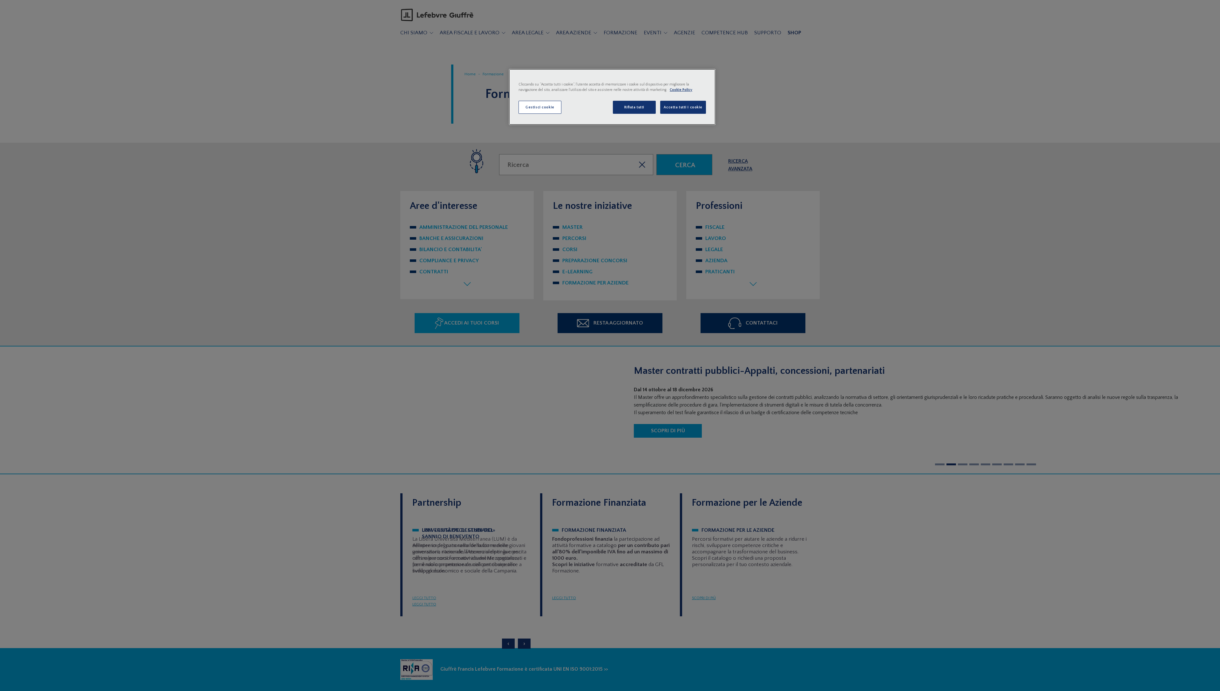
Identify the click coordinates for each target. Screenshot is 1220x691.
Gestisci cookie (539, 107)
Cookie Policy (681, 90)
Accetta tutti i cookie (683, 107)
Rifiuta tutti (634, 107)
